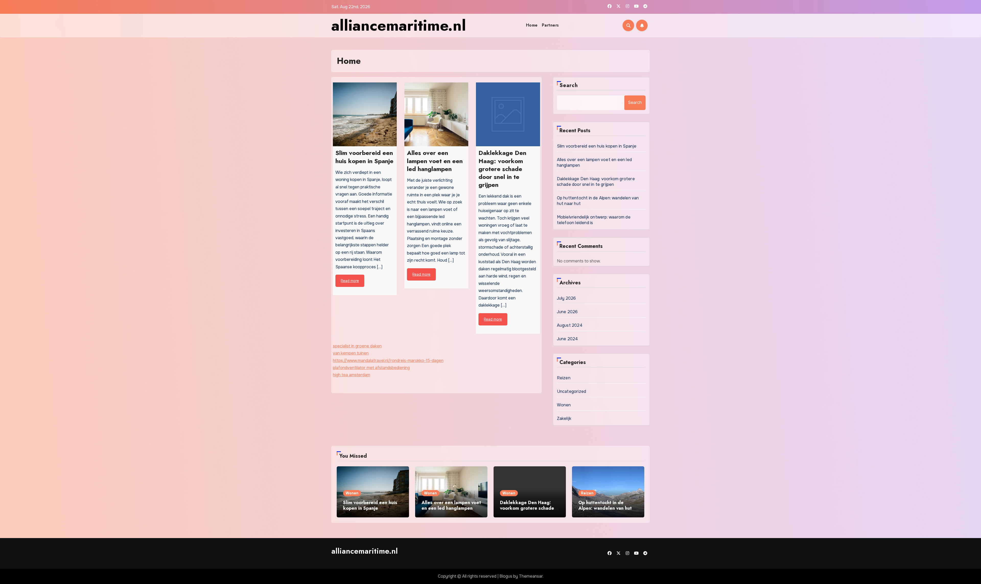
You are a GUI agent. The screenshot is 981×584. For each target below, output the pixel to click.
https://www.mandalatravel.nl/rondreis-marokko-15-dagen (388, 360)
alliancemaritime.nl (398, 25)
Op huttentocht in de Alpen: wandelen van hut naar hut (605, 508)
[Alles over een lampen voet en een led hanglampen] (436, 114)
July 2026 (566, 298)
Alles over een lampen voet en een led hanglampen (451, 505)
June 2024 (567, 339)
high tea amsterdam (351, 375)
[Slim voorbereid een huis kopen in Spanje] (365, 114)
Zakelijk (564, 418)
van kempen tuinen (351, 353)
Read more (350, 280)
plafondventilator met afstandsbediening (371, 367)
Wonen (564, 405)
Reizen (563, 378)
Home (532, 25)
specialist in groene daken (357, 346)
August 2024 (569, 325)
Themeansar (531, 576)
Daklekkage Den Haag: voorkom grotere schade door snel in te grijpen (596, 181)
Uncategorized (571, 391)
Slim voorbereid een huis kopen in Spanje (597, 146)
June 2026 (567, 311)
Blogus (505, 576)
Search (568, 85)
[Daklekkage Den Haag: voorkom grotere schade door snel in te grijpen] (508, 114)
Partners (550, 25)
